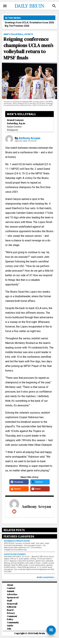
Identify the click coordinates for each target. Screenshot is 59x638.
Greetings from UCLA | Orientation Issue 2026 (29, 22)
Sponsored (13, 597)
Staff (9, 600)
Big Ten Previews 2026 (17, 25)
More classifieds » (46, 577)
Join (9, 628)
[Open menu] (5, 6)
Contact (11, 588)
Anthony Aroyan (29, 138)
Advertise (12, 594)
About (10, 585)
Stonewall (12, 603)
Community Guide (13, 624)
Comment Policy (12, 618)
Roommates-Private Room (17, 541)
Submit (10, 591)
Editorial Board (11, 608)
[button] (54, 6)
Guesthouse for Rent (15, 554)
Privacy (11, 613)
